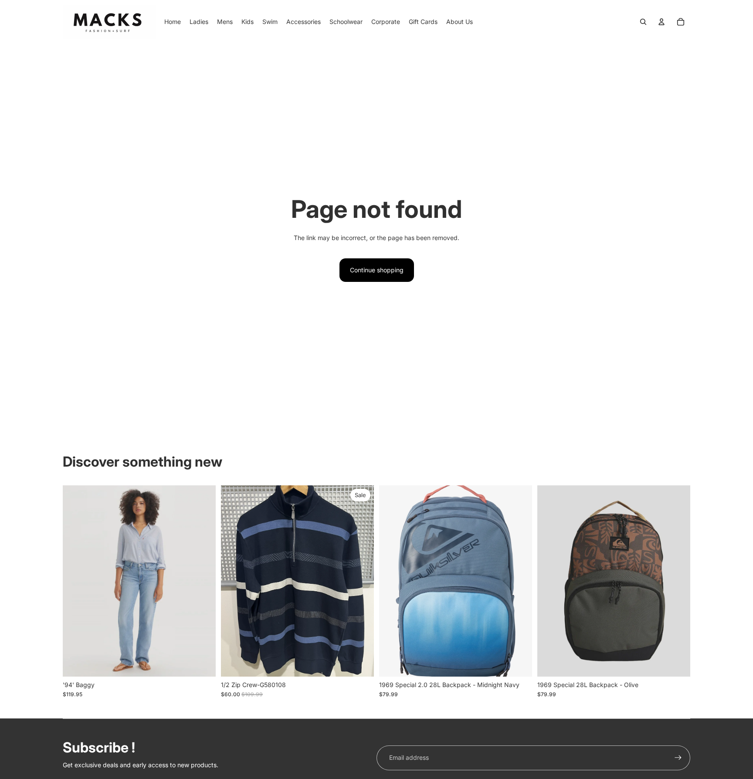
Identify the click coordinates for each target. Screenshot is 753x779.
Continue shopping (377, 270)
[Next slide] (519, 580)
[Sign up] (678, 757)
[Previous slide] (392, 580)
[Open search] (643, 21)
